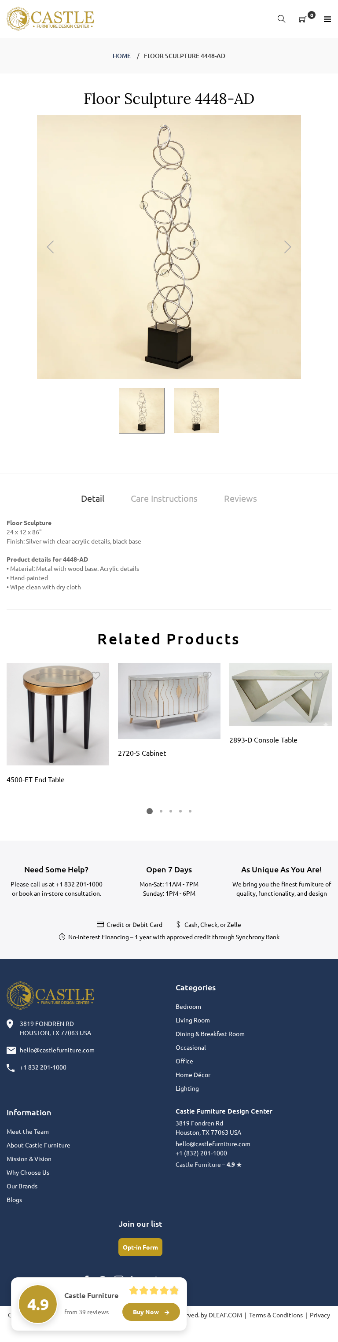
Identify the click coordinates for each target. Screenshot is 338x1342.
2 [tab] (161, 811)
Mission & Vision (29, 1158)
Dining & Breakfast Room (210, 1033)
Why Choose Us (28, 1172)
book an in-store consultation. (60, 893)
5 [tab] (190, 811)
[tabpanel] (58, 726)
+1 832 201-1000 (79, 884)
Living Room (193, 1020)
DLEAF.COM (225, 1315)
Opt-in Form (140, 1247)
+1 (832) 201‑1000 (201, 1153)
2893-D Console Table (263, 739)
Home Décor (193, 1074)
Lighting (187, 1088)
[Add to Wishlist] (96, 676)
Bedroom (188, 1006)
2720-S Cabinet (142, 752)
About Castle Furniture (38, 1145)
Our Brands (22, 1186)
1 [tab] (150, 811)
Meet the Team (28, 1131)
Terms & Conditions (276, 1315)
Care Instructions (164, 498)
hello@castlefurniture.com (57, 1050)
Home (122, 55)
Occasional (191, 1047)
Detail (92, 498)
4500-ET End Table (36, 779)
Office (184, 1061)
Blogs (14, 1199)
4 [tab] (180, 811)
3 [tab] (170, 811)
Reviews (240, 498)
